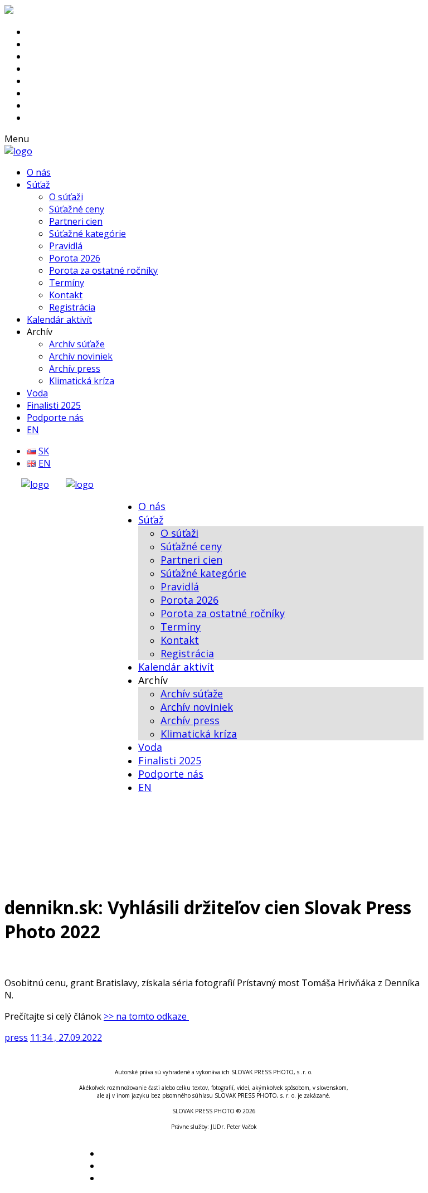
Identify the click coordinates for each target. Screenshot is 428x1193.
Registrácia (72, 307)
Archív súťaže (77, 344)
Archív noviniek (81, 356)
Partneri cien (76, 221)
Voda (37, 393)
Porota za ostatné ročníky (103, 270)
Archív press (74, 368)
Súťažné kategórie (87, 233)
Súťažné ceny (76, 209)
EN (33, 430)
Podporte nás (55, 417)
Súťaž (38, 184)
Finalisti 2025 (54, 405)
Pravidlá (65, 246)
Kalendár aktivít (59, 319)
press (16, 1037)
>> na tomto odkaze (146, 1016)
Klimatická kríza (81, 381)
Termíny (66, 283)
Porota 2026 (74, 258)
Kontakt (65, 295)
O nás (39, 172)
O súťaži (66, 197)
